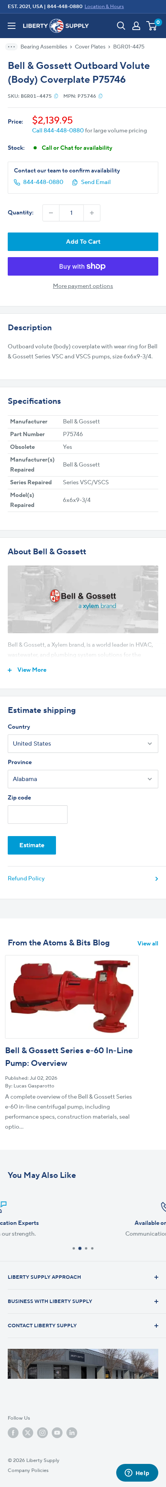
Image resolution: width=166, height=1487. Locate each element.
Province (20, 762)
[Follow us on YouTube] (57, 1432)
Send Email (96, 182)
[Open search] (121, 26)
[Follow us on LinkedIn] (71, 1432)
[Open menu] (11, 26)
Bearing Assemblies (43, 46)
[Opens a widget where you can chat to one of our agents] (137, 1473)
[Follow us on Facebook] (13, 1432)
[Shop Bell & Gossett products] (83, 599)
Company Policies (28, 1470)
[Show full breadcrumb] (13, 46)
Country (19, 727)
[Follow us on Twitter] (27, 1432)
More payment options (83, 286)
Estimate (31, 845)
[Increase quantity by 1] (92, 213)
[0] (152, 25)
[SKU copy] (56, 95)
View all (147, 943)
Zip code (19, 797)
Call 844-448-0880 (58, 130)
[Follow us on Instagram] (42, 1432)
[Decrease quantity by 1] (51, 213)
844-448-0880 (65, 6)
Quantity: (21, 212)
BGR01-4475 (128, 46)
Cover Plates (90, 46)
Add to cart (83, 242)
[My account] (136, 26)
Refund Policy (26, 878)
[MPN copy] (100, 95)
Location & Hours (104, 6)
